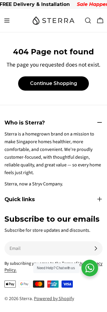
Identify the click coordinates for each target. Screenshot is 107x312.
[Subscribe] (95, 248)
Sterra (25, 298)
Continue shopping (53, 83)
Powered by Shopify (54, 298)
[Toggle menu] (7, 20)
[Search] (88, 20)
